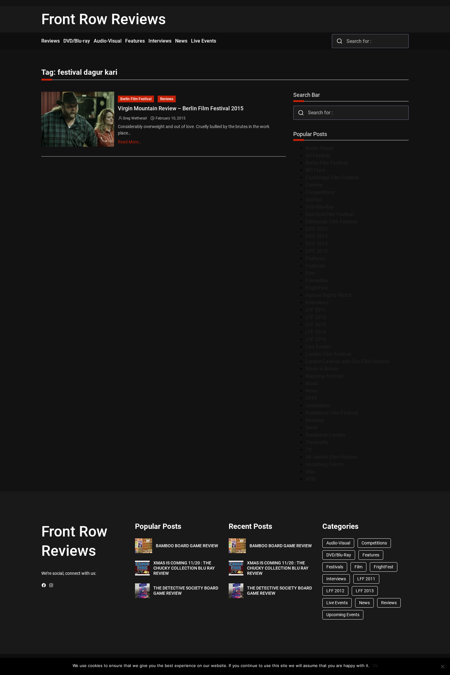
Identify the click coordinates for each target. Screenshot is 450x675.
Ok (375, 665)
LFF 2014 (316, 332)
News (312, 391)
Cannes (314, 185)
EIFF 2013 (317, 236)
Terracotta (317, 442)
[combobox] (370, 41)
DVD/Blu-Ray (319, 207)
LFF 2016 (316, 339)
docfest (314, 200)
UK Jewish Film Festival (332, 457)
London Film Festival (328, 354)
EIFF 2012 (317, 229)
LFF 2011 (316, 310)
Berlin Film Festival (136, 99)
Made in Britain (322, 369)
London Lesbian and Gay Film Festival (347, 361)
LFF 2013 (316, 325)
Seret (311, 427)
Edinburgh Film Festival (331, 222)
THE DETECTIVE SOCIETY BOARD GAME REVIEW (185, 591)
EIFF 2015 (317, 251)
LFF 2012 (316, 317)
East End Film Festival (330, 214)
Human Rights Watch (328, 295)
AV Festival (318, 155)
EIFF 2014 (317, 244)
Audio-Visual (319, 148)
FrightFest (317, 288)
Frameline (317, 280)
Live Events (318, 347)
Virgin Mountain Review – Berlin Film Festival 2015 (180, 108)
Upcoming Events (324, 464)
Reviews (166, 99)
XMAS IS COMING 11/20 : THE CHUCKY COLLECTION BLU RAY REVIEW (184, 568)
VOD (310, 479)
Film (310, 273)
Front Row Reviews (103, 19)
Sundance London (325, 435)
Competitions (320, 192)
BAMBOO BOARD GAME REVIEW (187, 545)
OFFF (311, 398)
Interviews (317, 302)
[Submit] (339, 41)
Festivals (315, 266)
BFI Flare (315, 170)
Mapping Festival (324, 376)
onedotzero (318, 405)
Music (312, 383)
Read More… (129, 141)
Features (315, 258)
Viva (310, 472)
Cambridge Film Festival (332, 177)
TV (309, 450)
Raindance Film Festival (332, 413)
